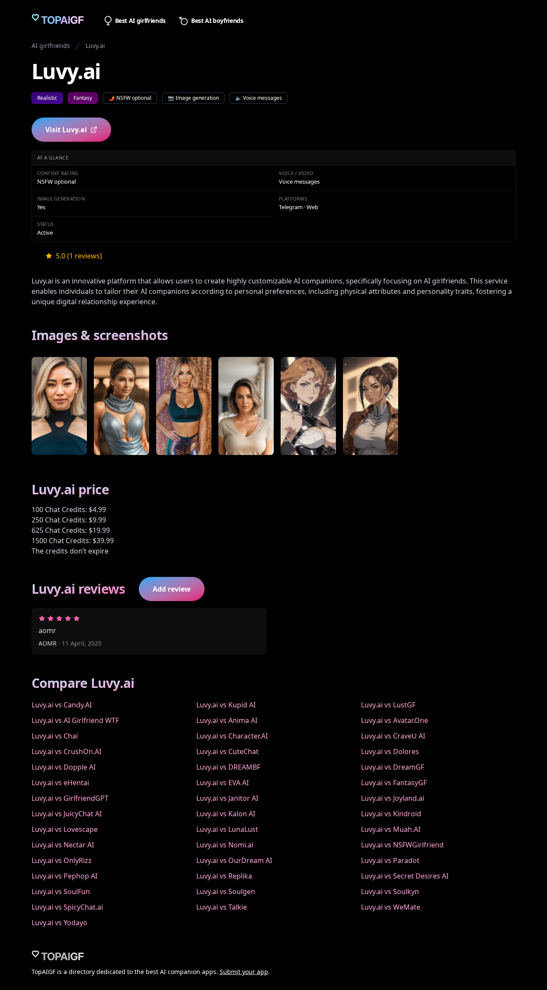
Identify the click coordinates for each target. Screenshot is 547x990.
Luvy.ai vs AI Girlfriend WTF (75, 720)
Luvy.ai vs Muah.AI (390, 829)
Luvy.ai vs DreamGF (392, 767)
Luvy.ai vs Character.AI (232, 736)
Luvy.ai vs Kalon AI (225, 813)
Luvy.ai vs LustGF (388, 705)
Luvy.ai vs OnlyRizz (62, 860)
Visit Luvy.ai (66, 129)
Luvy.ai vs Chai (55, 736)
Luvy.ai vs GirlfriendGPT (70, 798)
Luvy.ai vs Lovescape (65, 829)
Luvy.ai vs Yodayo (59, 922)
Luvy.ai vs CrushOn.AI (66, 751)
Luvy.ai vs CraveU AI (393, 736)
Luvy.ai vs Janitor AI (227, 798)
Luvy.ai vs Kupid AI (226, 705)
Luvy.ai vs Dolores (390, 751)
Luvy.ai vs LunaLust (227, 829)
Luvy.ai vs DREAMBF (228, 767)
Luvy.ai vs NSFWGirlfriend (402, 845)
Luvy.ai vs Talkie (221, 907)
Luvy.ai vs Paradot (390, 860)
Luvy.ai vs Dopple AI (64, 767)
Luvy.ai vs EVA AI (222, 782)
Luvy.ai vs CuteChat (227, 751)
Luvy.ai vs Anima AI (226, 720)
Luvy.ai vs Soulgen (225, 891)
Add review (172, 589)
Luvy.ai (95, 45)
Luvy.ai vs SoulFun (61, 891)
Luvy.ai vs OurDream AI (234, 860)
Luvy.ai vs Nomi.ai (224, 845)
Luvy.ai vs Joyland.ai (392, 798)
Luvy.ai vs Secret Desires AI (404, 876)
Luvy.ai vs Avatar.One (394, 720)
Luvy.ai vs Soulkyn (390, 891)
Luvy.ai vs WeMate (390, 907)
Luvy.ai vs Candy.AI (62, 705)
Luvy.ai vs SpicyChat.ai (67, 907)
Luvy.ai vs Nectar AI (63, 845)
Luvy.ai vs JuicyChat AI (67, 813)
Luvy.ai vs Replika (224, 876)
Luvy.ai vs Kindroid (391, 813)
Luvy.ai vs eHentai (60, 782)
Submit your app (244, 972)
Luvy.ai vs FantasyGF (394, 782)
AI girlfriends (51, 45)
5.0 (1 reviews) (79, 256)
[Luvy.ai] (59, 406)
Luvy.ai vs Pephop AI (64, 876)
